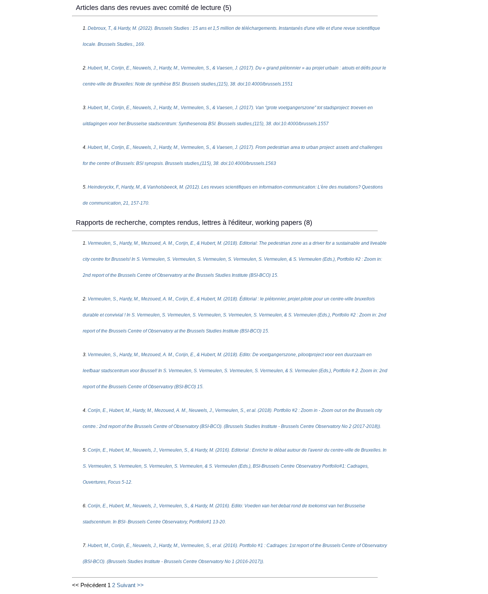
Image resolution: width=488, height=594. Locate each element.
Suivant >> (130, 585)
